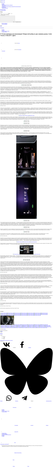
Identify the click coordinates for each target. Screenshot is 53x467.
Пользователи (4, 7)
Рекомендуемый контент (5, 6)
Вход (1, 26)
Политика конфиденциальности (6, 434)
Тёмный (47, 425)
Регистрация (2, 27)
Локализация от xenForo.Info (4, 444)
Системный (16, 425)
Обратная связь (4, 433)
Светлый (31, 425)
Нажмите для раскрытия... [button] (4, 330)
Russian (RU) (16, 431)
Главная (3, 3)
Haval (19, 43)
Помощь (3, 435)
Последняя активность (17, 6)
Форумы (3, 4)
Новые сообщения (11, 6)
